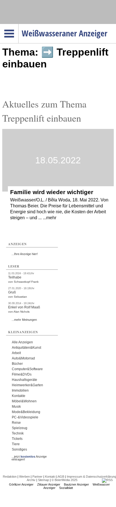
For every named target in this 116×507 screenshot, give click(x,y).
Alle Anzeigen (22, 342)
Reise (16, 422)
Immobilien (20, 390)
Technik (18, 433)
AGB (61, 476)
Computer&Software (27, 369)
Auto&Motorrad (23, 358)
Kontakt (50, 476)
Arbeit (16, 353)
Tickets (17, 438)
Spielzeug (19, 428)
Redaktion (10, 476)
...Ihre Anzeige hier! (25, 254)
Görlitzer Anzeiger (21, 484)
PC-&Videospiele (25, 417)
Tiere (16, 444)
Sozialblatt (66, 488)
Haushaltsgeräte (24, 379)
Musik (16, 406)
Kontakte (18, 395)
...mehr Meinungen (24, 319)
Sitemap (43, 480)
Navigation (18, 25)
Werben (24, 476)
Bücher (17, 363)
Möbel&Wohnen (24, 401)
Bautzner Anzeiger (76, 484)
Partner (37, 476)
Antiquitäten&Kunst (26, 347)
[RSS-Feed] (107, 480)
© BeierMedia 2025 (64, 480)
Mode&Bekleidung (26, 412)
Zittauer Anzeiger (48, 484)
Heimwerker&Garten (27, 385)
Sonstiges (19, 449)
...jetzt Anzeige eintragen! (29, 456)
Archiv (31, 480)
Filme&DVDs (22, 374)
